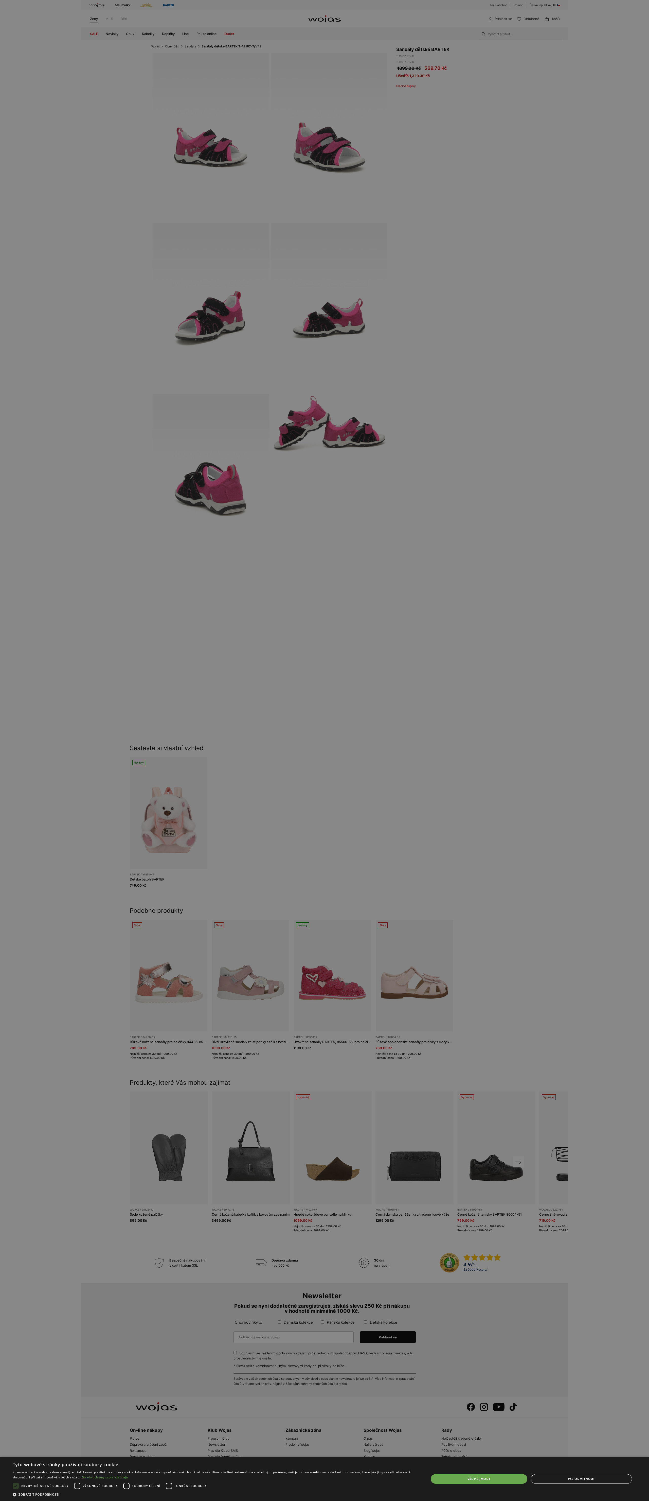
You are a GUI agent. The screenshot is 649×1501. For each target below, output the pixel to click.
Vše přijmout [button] (479, 1479)
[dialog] (324, 750)
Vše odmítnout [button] (581, 1479)
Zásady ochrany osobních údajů (104, 1477)
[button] (215, 1494)
